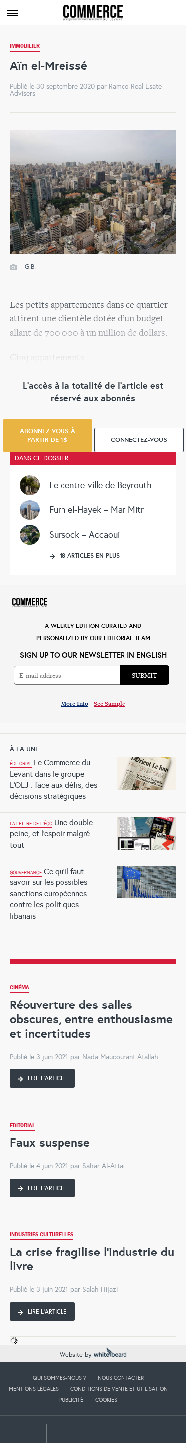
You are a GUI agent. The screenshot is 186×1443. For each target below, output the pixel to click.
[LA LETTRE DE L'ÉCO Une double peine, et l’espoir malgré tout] (93, 815)
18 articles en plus (89, 556)
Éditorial (22, 1126)
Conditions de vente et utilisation (119, 1388)
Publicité (71, 1399)
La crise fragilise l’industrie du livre (92, 1259)
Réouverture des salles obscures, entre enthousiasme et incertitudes (91, 1019)
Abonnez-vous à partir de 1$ (47, 435)
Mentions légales (34, 1388)
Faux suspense (50, 1142)
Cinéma (19, 988)
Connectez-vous (139, 440)
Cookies (106, 1399)
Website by (77, 1355)
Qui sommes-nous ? (59, 1377)
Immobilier (25, 47)
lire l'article (46, 1078)
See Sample (109, 703)
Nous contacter (121, 1377)
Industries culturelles (41, 1235)
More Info (74, 703)
